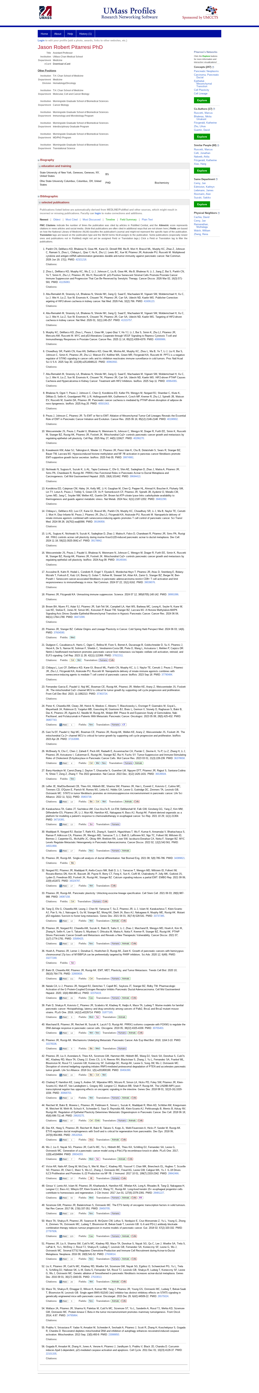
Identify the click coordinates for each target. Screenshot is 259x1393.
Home (44, 33)
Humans (103, 660)
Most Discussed (91, 219)
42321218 (81, 259)
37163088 (73, 739)
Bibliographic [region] (49, 196)
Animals (138, 763)
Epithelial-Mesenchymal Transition (203, 84)
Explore (202, 100)
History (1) (85, 33)
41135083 (64, 282)
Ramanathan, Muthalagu (201, 225)
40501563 (103, 403)
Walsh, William (202, 230)
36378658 (179, 758)
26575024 (163, 1296)
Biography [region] (47, 159)
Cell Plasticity (201, 90)
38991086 (173, 594)
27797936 (51, 1231)
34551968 (51, 846)
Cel (72, 660)
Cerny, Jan (200, 183)
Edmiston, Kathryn (204, 186)
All (90, 1178)
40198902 (172, 419)
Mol (78, 660)
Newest (44, 219)
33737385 (159, 915)
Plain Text (147, 219)
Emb (97, 1120)
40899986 (160, 339)
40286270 (138, 438)
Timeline (110, 219)
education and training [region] (56, 166)
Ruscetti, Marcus (203, 112)
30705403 (158, 1028)
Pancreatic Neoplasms (206, 71)
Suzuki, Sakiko (202, 197)
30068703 (65, 1092)
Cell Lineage (200, 93)
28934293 (77, 1154)
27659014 (110, 1254)
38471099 (79, 617)
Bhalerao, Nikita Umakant (202, 118)
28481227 (158, 1192)
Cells (111, 660)
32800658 (76, 973)
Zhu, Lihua (200, 126)
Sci (90, 824)
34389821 (179, 858)
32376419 (95, 993)
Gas (91, 998)
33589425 (78, 938)
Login (41, 40)
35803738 (86, 796)
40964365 (171, 381)
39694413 (135, 476)
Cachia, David (201, 217)
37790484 (167, 674)
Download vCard (61, 64)
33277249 (51, 958)
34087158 (64, 896)
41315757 (126, 320)
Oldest (56, 219)
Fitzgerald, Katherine (205, 122)
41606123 (149, 301)
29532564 (76, 1135)
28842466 (173, 1173)
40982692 (111, 361)
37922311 (117, 655)
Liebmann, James (203, 190)
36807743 (51, 719)
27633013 (96, 1276)
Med (72, 637)
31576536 (51, 1043)
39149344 (121, 559)
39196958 (99, 521)
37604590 (59, 632)
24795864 (72, 1315)
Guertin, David (202, 129)
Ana (90, 1139)
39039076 (149, 582)
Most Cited (72, 219)
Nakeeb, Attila (201, 156)
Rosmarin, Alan (202, 194)
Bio (90, 801)
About (57, 33)
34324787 (74, 880)
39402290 (161, 499)
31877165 (107, 1012)
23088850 (113, 1334)
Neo (90, 724)
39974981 (128, 457)
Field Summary (128, 219)
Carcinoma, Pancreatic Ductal (206, 76)
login (98, 213)
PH (140, 1197)
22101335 (51, 1353)
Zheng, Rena (201, 234)
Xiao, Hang (200, 163)
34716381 (59, 819)
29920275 (78, 1115)
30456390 (125, 1070)
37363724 (102, 693)
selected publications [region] (55, 202)
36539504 (160, 773)
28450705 (104, 1208)
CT (123, 724)
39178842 (96, 540)
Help (70, 33)
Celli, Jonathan (202, 153)
